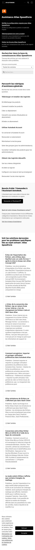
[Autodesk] (10, 2)
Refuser (24, 528)
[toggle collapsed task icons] (24, 2)
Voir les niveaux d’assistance (11, 222)
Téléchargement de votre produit (13, 34)
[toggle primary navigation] (4, 2)
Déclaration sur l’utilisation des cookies (7, 536)
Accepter (24, 533)
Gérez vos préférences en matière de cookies (7, 541)
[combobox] (17, 67)
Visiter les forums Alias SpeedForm (14, 42)
